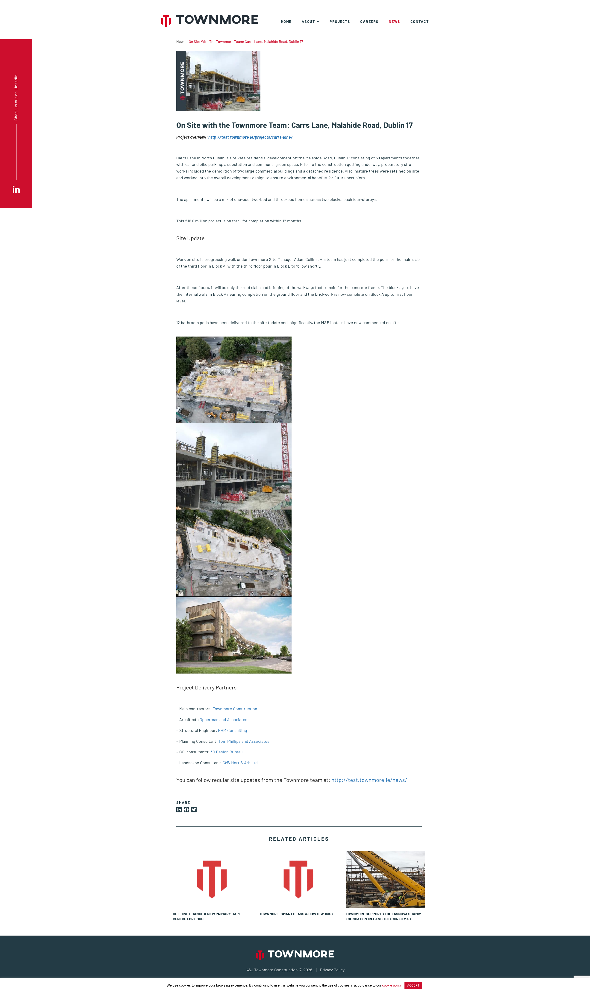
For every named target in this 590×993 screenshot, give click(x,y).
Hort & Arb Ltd (240, 762)
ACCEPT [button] (413, 985)
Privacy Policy (332, 969)
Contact (419, 21)
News (394, 21)
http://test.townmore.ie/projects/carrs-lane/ (250, 137)
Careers (369, 21)
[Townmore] (209, 21)
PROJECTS (340, 21)
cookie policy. (392, 985)
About (308, 21)
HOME (286, 21)
